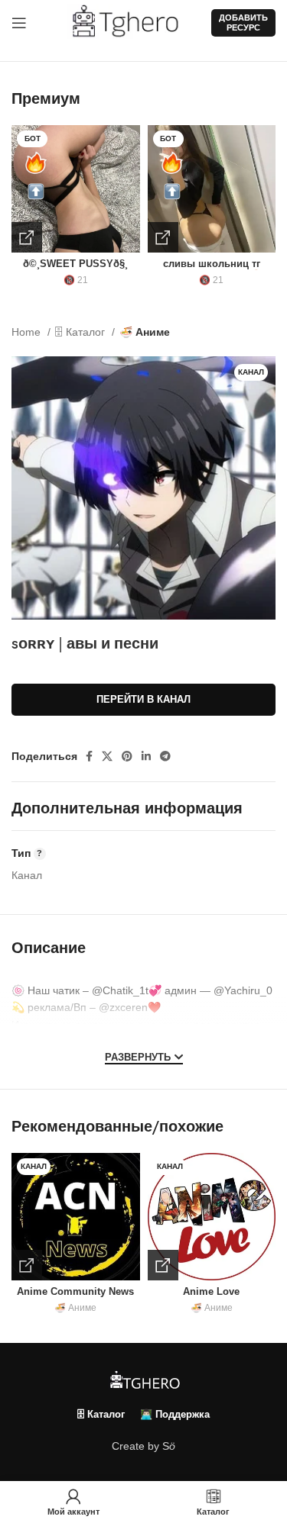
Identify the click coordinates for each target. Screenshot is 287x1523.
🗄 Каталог (81, 332)
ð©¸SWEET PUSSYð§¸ (75, 264)
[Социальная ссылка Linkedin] (146, 756)
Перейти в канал (143, 699)
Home (27, 332)
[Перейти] (26, 237)
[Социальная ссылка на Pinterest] (127, 756)
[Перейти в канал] (26, 1265)
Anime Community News (75, 1291)
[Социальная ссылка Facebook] (89, 756)
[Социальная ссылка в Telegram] (165, 756)
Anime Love (211, 1291)
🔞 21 (76, 280)
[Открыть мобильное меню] (19, 23)
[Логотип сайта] (131, 22)
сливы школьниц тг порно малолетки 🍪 (212, 270)
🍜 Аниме (144, 332)
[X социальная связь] (107, 756)
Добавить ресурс (243, 22)
